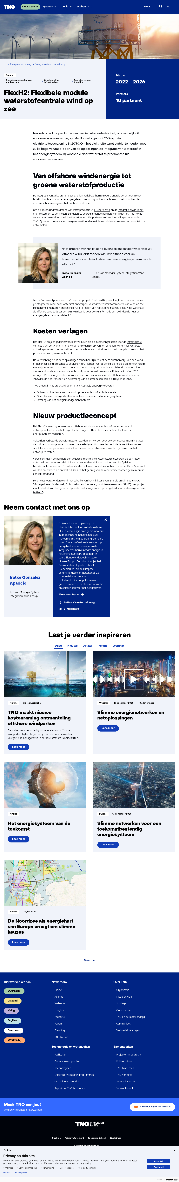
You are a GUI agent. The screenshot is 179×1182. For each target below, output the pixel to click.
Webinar (118, 646)
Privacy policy (20, 1172)
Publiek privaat (124, 1061)
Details (6, 1172)
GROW (37, 492)
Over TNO (120, 982)
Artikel (87, 646)
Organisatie (122, 990)
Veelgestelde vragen (128, 1030)
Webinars (60, 1003)
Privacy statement (74, 1138)
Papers (58, 1023)
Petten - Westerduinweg (79, 603)
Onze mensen (124, 1010)
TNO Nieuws (61, 1037)
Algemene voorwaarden (86, 1146)
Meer (147, 7)
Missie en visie (124, 996)
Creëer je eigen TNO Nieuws (155, 1107)
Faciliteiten (60, 1054)
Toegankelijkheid (97, 1138)
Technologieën (63, 1068)
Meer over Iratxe (69, 595)
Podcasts (60, 1016)
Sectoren (13, 1030)
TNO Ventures (124, 1074)
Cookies (56, 1138)
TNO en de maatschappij (130, 1016)
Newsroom (59, 982)
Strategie (121, 1003)
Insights (59, 1010)
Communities (123, 1023)
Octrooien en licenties (67, 1081)
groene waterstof (62, 353)
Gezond (48, 7)
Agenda (59, 996)
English (7, 1150)
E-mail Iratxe (72, 609)
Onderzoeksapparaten (67, 1061)
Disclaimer (115, 1138)
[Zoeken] (161, 6)
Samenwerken (123, 1047)
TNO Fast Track (125, 1068)
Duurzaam (28, 7)
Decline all (159, 1167)
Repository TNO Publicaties (70, 1088)
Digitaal (81, 7)
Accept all (158, 1161)
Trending (60, 1030)
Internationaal (124, 1088)
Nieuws (72, 646)
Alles (58, 646)
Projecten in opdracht (128, 1054)
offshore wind (102, 209)
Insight (102, 646)
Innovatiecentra (125, 1081)
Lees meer (20, 748)
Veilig (65, 7)
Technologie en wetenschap (71, 1047)
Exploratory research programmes (74, 1074)
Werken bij (14, 1040)
